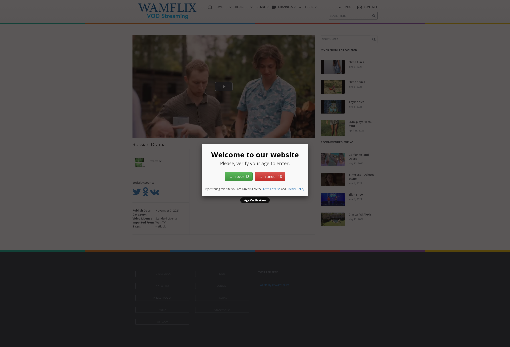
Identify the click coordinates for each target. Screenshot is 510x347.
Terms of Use (271, 189)
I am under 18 (270, 176)
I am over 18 (238, 176)
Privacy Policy (295, 189)
